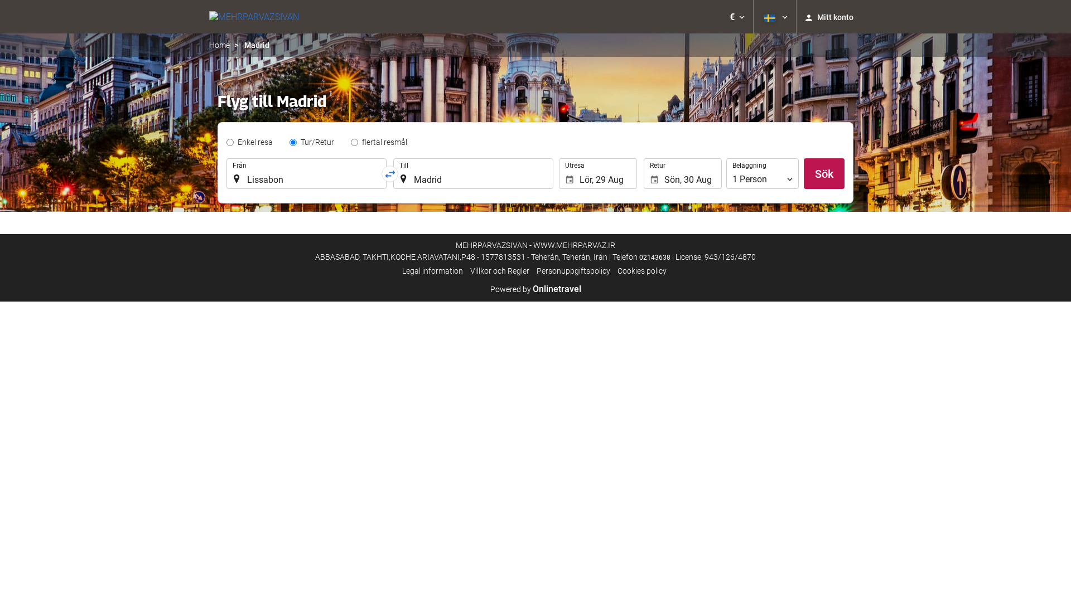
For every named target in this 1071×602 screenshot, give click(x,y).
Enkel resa (255, 142)
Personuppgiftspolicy (573, 270)
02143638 (654, 257)
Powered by (535, 289)
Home (219, 45)
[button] (737, 16)
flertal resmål (384, 142)
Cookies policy (642, 270)
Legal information (432, 270)
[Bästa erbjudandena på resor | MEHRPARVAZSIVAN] (254, 16)
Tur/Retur (317, 142)
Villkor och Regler (499, 270)
